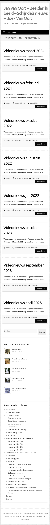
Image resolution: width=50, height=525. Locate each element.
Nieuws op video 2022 (15, 447)
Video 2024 (32, 65)
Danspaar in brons (14, 418)
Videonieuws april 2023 (23, 302)
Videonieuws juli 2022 (21, 195)
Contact (9, 496)
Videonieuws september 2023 (24, 268)
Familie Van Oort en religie (17, 484)
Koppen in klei (16, 349)
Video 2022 (35, 140)
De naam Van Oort (14, 467)
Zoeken (42, 332)
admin (8, 65)
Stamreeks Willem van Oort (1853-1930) (22, 487)
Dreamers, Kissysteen (19, 369)
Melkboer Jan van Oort (16, 482)
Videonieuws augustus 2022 (22, 161)
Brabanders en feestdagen (17, 476)
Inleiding (11, 461)
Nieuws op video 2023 (15, 444)
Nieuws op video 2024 (15, 441)
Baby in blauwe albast (19, 388)
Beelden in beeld (14, 412)
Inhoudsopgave (13, 458)
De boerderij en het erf (15, 473)
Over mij (9, 499)
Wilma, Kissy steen (15, 433)
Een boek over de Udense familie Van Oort (21, 453)
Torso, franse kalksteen (19, 359)
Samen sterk (12, 427)
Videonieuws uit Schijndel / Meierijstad (19, 438)
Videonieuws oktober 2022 (21, 123)
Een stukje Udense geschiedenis (19, 464)
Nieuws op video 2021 (15, 450)
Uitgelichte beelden (12, 415)
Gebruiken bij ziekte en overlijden (19, 479)
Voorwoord (11, 456)
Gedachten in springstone (17, 421)
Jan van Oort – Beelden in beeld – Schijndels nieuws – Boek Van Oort (26, 13)
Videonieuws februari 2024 (21, 85)
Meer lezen (41, 69)
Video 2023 (34, 248)
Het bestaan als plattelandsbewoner (20, 470)
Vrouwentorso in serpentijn (17, 430)
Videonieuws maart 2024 (24, 50)
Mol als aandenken (14, 424)
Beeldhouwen (10, 409)
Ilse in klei (11, 435)
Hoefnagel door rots (18, 378)
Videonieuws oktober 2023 (21, 230)
